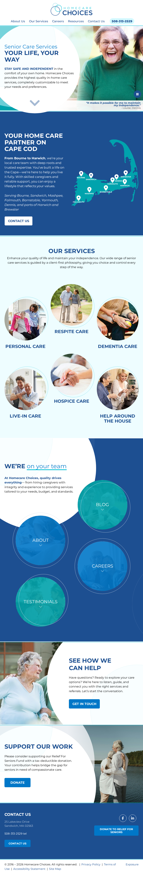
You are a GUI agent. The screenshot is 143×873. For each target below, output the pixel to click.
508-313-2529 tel (15, 833)
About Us (18, 21)
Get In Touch (84, 704)
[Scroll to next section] (35, 103)
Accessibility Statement (29, 869)
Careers (58, 21)
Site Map (55, 869)
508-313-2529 (122, 21)
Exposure (132, 864)
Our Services (38, 21)
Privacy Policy (90, 864)
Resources (76, 21)
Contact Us (96, 21)
